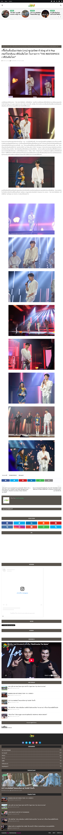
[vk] (7, 526)
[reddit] (43, 523)
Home (2, 1)
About (6, 1)
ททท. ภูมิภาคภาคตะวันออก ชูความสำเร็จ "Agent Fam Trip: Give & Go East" (27, 686)
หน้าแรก (4, 46)
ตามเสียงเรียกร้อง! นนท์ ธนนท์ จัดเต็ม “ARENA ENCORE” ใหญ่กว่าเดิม (55, 13)
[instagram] (57, 1)
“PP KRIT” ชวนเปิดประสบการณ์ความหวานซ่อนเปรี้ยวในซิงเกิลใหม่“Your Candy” (15, 13)
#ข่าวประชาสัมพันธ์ (31, 750)
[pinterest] (59, 1)
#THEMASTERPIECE (13, 475)
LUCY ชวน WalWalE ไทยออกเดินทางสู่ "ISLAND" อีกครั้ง (35, 13)
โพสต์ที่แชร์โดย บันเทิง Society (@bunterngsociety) (22, 613)
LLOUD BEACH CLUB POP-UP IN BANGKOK (18, 812)
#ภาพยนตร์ (31, 753)
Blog (8, 832)
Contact (10, 1)
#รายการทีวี (9, 46)
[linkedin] (31, 523)
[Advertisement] (31, 31)
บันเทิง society (6, 60)
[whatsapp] (43, 526)
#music (31, 755)
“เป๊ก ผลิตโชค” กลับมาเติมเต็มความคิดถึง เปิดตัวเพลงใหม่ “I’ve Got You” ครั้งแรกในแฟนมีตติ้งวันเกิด (33, 707)
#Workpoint (21, 475)
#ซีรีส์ (31, 760)
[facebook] (51, 1)
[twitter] (54, 1)
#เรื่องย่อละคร (31, 763)
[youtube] (31, 526)
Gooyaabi (18, 832)
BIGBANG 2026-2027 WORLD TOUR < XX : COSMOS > (21, 693)
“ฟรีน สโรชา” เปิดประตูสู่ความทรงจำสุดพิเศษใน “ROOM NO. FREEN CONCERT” (27, 714)
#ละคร (31, 758)
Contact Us (59, 832)
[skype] (61, 1)
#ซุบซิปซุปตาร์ (31, 766)
